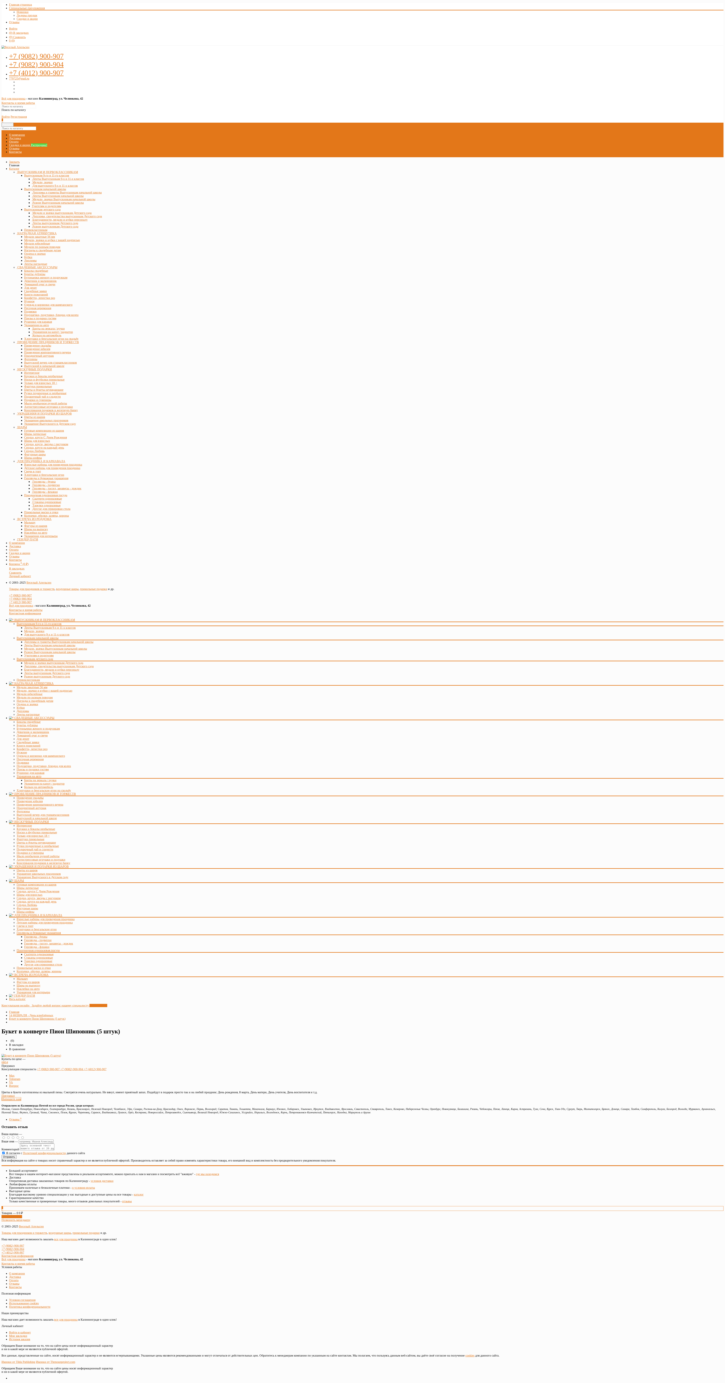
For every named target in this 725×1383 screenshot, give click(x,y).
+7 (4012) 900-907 (20, 602)
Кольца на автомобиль (38, 787)
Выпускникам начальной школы (45, 189)
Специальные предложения (27, 8)
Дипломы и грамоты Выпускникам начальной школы (58, 641)
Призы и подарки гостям (33, 769)
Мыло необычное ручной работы (38, 856)
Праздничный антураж (31, 808)
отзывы (127, 1201)
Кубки (21, 707)
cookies (469, 1355)
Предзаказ (8, 1095)
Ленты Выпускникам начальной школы (49, 645)
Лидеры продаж (27, 15)
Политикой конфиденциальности (44, 1153)
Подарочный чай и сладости (35, 849)
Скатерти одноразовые (39, 954)
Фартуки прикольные (30, 839)
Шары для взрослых (29, 894)
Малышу (22, 978)
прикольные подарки (93, 589)
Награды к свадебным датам (35, 700)
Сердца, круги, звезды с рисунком (39, 898)
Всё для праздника (13, 98)
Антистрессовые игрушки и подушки (41, 859)
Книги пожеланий (28, 745)
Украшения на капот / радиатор (44, 783)
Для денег (23, 738)
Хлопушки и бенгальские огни (37, 929)
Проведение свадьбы (30, 797)
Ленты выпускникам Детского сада (47, 673)
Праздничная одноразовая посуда (45, 495)
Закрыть (14, 161)
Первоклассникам (28, 679)
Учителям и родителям (39, 655)
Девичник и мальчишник (33, 732)
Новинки (23, 12)
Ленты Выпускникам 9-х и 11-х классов (50, 627)
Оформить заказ (12, 1216)
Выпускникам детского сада (42, 209)
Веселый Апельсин (38, 582)
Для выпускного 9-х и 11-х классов (46, 634)
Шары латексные (28, 888)
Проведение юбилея (30, 801)
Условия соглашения (22, 1300)
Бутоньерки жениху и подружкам (38, 728)
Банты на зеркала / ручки (40, 780)
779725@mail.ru (19, 78)
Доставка (15, 138)
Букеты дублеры (27, 725)
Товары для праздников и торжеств (32, 589)
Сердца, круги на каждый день (36, 901)
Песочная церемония (30, 759)
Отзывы (14, 22)
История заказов (19, 1339)
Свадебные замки (28, 742)
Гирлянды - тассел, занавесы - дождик (48, 943)
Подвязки (23, 762)
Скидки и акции (27, 18)
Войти (13, 28)
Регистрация (19, 116)
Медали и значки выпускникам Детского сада (53, 662)
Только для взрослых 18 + (33, 835)
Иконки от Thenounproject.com (55, 1362)
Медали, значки (34, 631)
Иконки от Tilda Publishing (18, 1362)
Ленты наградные (28, 714)
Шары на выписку (28, 985)
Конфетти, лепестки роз (32, 749)
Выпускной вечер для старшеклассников (43, 814)
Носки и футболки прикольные (37, 832)
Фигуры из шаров (28, 982)
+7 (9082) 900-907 (20, 595)
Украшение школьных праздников (39, 873)
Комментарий (10, 1149)
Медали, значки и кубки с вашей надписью (44, 690)
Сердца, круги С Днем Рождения (38, 891)
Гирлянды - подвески (38, 940)
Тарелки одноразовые (38, 961)
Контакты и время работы (18, 103)
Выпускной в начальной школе (37, 818)
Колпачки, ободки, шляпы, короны (39, 971)
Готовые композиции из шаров (36, 884)
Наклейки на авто (28, 988)
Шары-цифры (25, 911)
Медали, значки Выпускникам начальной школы (55, 648)
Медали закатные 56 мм (32, 687)
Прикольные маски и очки (34, 967)
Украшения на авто (36, 325)
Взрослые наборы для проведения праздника (46, 919)
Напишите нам (11, 1099)
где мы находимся (207, 1174)
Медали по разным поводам (35, 697)
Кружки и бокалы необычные (36, 829)
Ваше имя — (10, 1141)
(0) (12, 40)
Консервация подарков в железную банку (43, 863)
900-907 (36, 56)
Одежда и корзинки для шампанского (41, 755)
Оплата (14, 141)
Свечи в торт (25, 926)
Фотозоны (23, 811)
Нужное (22, 752)
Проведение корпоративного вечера (40, 804)
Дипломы (23, 711)
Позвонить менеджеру (16, 1220)
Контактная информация (25, 613)
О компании (17, 134)
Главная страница (20, 4)
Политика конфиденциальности (29, 1306)
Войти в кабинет (20, 1332)
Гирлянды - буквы (35, 936)
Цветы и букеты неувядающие (36, 842)
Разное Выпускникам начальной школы (50, 652)
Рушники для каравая (30, 772)
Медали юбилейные (29, 694)
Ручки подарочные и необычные (38, 846)
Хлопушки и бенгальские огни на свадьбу (44, 790)
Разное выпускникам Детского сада (47, 676)
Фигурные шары (27, 908)
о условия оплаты (83, 1187)
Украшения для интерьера (33, 992)
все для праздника (66, 1239)
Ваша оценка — (12, 1134)
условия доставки (102, 1180)
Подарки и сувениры (30, 852)
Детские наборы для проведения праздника (45, 922)
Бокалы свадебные (29, 721)
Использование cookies (24, 1303)
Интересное (24, 825)
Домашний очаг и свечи (32, 735)
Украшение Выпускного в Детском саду (42, 877)
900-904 (36, 64)
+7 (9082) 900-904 (20, 598)
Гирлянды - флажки (36, 947)
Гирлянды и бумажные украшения (46, 478)
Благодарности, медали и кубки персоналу (51, 669)
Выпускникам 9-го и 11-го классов (46, 175)
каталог (139, 1194)
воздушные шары (67, 589)
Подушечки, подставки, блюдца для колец (44, 766)
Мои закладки (18, 1335)
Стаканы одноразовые (38, 957)
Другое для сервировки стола (43, 964)
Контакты (15, 151)
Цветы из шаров (27, 870)
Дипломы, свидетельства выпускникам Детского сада (59, 666)
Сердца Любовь (27, 905)
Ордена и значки (27, 704)
